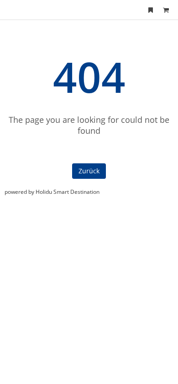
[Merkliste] (150, 10)
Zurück (89, 171)
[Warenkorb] (165, 10)
